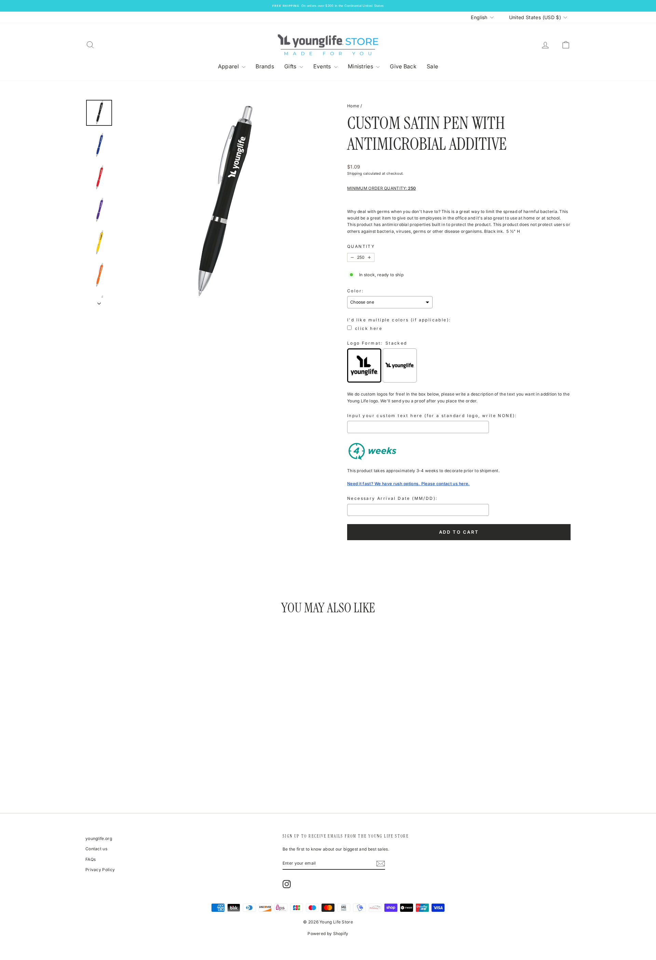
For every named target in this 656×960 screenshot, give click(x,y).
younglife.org (98, 838)
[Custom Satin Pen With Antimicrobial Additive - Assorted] (111, 772)
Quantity (361, 246)
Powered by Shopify (328, 933)
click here (368, 328)
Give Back (403, 66)
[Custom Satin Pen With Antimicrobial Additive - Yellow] (157, 772)
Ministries (361, 66)
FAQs (90, 859)
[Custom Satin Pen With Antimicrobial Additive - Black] (120, 772)
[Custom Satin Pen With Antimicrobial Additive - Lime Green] (175, 772)
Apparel (229, 66)
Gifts (291, 66)
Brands (265, 66)
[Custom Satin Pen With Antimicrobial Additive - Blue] (129, 772)
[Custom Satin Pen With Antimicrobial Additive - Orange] (166, 772)
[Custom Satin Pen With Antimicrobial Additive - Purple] (148, 772)
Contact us (96, 848)
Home (353, 105)
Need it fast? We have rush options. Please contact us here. (408, 483)
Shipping (354, 173)
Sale (432, 66)
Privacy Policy (100, 869)
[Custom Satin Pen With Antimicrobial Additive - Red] (138, 772)
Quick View (143, 741)
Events (322, 66)
